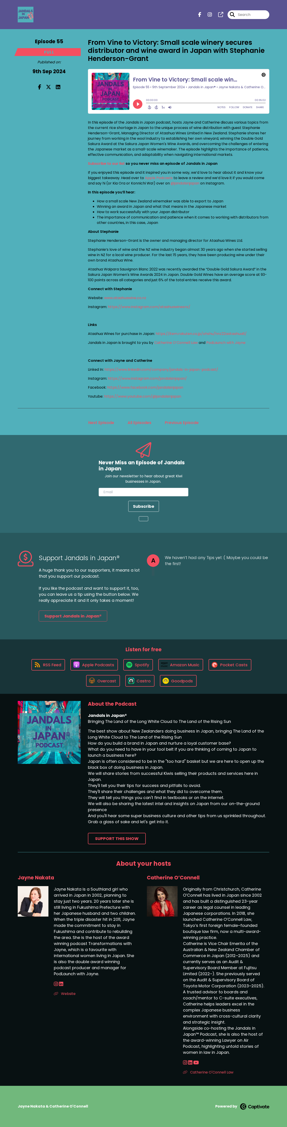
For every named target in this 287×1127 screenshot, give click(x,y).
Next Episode (101, 422)
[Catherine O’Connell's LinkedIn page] (190, 1062)
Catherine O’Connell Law (176, 342)
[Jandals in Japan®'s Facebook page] (199, 14)
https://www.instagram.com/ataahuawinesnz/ (149, 306)
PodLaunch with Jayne (226, 342)
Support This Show (117, 838)
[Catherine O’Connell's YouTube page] (196, 1062)
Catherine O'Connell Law (211, 1072)
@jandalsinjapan (185, 183)
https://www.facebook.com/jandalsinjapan (145, 387)
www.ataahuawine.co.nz (125, 297)
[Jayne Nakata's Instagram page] (56, 984)
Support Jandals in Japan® (73, 616)
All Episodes (139, 422)
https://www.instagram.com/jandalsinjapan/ (147, 378)
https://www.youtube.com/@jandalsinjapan (142, 396)
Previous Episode (182, 422)
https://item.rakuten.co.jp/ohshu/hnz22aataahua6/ (201, 333)
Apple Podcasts (159, 177)
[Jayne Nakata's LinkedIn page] (61, 984)
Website (68, 993)
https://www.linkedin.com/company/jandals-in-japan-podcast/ (161, 369)
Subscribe (143, 506)
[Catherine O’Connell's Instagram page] (185, 1062)
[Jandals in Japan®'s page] (218, 14)
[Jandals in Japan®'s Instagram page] (207, 14)
